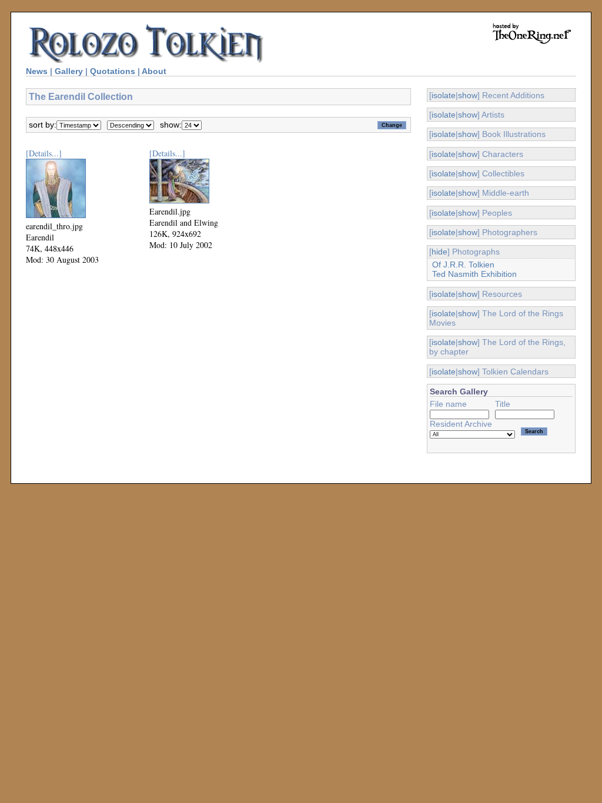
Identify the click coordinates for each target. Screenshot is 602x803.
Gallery (69, 71)
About (154, 71)
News (37, 71)
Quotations (112, 71)
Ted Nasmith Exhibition (474, 274)
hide (439, 251)
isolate (444, 95)
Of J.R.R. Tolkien (463, 264)
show (467, 95)
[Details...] (44, 153)
